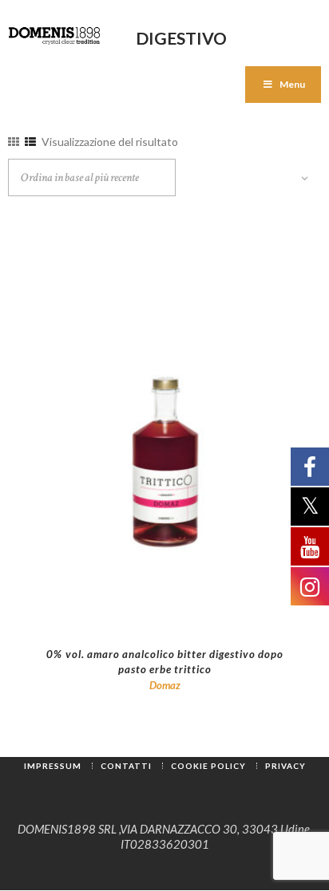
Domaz (164, 685)
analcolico (148, 654)
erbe (160, 669)
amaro (103, 654)
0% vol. (65, 654)
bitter (192, 654)
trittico (193, 669)
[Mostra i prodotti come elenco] (30, 141)
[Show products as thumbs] (13, 141)
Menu (292, 84)
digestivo (232, 654)
